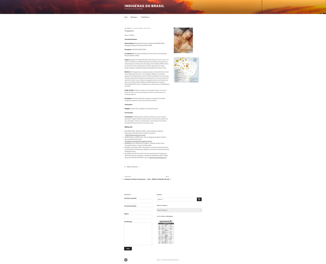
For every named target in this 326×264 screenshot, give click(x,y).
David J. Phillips (144, 28)
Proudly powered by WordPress (170, 260)
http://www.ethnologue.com (158, 157)
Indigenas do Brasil (145, 6)
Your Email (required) (130, 206)
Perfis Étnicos (145, 17)
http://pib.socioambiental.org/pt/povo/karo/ (138, 141)
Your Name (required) (130, 198)
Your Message (128, 221)
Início (126, 17)
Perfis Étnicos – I (133, 166)
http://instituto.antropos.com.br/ (135, 135)
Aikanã (159, 260)
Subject (126, 213)
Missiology (134, 17)
